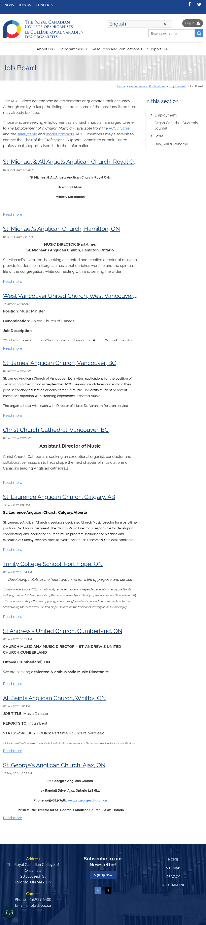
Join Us (25, 5)
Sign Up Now (103, 875)
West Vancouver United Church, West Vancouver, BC (73, 295)
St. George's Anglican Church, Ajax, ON (54, 765)
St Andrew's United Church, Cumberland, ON (62, 631)
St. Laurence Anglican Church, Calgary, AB (59, 496)
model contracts (60, 134)
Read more (12, 214)
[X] (199, 4)
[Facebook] (189, 4)
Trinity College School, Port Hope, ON (53, 564)
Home (121, 86)
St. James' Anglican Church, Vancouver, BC (59, 362)
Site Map (173, 868)
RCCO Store (119, 128)
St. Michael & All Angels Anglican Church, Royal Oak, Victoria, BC (88, 161)
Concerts (44, 5)
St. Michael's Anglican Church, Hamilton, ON (61, 228)
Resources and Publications (147, 86)
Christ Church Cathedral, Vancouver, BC (56, 429)
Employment (177, 86)
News (9, 5)
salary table (27, 134)
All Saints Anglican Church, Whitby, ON (54, 698)
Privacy (173, 876)
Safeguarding (173, 885)
